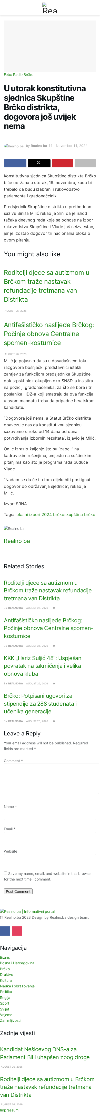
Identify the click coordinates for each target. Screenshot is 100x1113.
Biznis (5, 957)
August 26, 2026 (15, 310)
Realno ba (39, 146)
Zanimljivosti (10, 1020)
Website (10, 851)
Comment (13, 760)
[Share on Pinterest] (62, 163)
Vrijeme (6, 1015)
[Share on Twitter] (39, 163)
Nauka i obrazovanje (17, 986)
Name (10, 806)
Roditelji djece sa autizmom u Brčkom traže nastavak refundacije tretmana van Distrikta (48, 590)
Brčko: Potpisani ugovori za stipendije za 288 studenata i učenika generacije (40, 703)
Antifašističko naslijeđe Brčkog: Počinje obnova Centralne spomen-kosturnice (49, 334)
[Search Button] (94, 7)
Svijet (4, 1009)
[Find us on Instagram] (17, 931)
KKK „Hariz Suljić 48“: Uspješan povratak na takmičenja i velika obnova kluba (42, 666)
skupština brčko (79, 514)
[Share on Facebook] (15, 163)
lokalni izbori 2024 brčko (39, 514)
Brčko (5, 969)
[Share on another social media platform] (85, 163)
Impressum (9, 1110)
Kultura (6, 980)
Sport (4, 1003)
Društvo (6, 974)
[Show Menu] (6, 7)
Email (9, 829)
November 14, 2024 (71, 146)
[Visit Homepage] (50, 8)
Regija (5, 997)
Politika (6, 991)
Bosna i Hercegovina (17, 963)
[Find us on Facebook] (5, 931)
